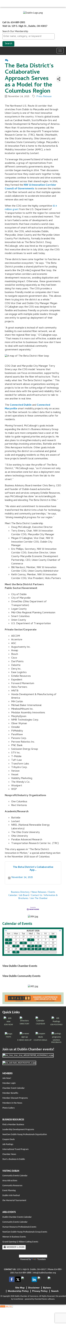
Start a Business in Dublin (13, 1159)
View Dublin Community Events (21, 976)
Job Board (24, 895)
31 (16, 952)
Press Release (44, 97)
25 (23, 949)
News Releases (39, 892)
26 (31, 949)
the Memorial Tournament (14, 1200)
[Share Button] (58, 79)
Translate (41, 1259)
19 (31, 946)
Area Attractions (9, 1180)
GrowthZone (18, 1299)
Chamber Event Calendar (13, 1088)
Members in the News (12, 1103)
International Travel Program (15, 1149)
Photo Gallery (8, 1108)
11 (23, 943)
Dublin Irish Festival (11, 1195)
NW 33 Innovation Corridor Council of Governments (30, 187)
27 (38, 949)
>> (60, 931)
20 (38, 946)
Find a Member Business (13, 1124)
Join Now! (6, 1078)
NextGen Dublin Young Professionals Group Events (24, 1232)
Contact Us (36, 895)
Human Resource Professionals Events (19, 1227)
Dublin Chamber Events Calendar (17, 1217)
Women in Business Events (14, 1237)
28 (45, 949)
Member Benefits (10, 1093)
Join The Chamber (39, 898)
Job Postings (7, 1144)
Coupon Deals (8, 1139)
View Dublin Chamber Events (19, 966)
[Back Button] (6, 61)
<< (6, 931)
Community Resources (12, 1185)
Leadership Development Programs (18, 1129)
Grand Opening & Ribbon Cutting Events (20, 1242)
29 (53, 949)
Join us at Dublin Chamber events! (28, 1049)
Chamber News (9, 1154)
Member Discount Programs (15, 1098)
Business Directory (20, 892)
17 (16, 946)
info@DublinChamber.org (44, 1273)
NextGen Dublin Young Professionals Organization (24, 1134)
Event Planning (9, 1190)
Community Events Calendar (15, 1176)
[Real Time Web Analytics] (6, 1306)
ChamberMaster (40, 1299)
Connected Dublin (21, 405)
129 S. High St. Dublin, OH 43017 (31, 1269)
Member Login (9, 1083)
